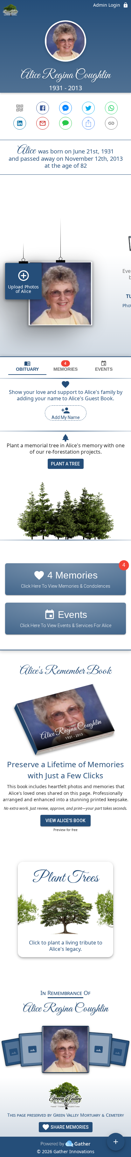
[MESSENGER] (65, 108)
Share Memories (69, 1127)
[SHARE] (88, 123)
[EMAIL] (42, 123)
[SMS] (65, 123)
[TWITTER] (88, 108)
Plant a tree (65, 463)
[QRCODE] (19, 108)
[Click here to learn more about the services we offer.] (65, 1096)
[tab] (27, 366)
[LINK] (111, 123)
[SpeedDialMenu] (116, 1142)
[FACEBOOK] (42, 108)
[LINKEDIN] (19, 123)
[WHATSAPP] (111, 108)
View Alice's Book (65, 820)
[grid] (65, 276)
